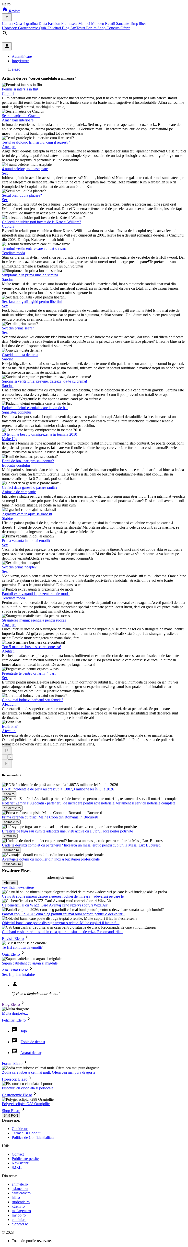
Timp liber (138, 23)
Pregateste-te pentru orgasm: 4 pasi (29, 673)
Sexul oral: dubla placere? (22, 195)
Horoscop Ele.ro (14, 1079)
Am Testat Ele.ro (15, 970)
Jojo (24, 1031)
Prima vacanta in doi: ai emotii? (26, 540)
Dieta (43, 23)
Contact (18, 1154)
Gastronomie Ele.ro (17, 1095)
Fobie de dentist (33, 1042)
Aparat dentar (30, 1053)
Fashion (54, 23)
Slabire (7, 518)
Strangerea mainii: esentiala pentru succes (34, 620)
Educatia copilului (16, 465)
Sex (5, 173)
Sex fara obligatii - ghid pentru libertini (32, 301)
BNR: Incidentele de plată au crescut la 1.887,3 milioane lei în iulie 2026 (58, 789)
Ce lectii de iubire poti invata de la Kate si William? (41, 222)
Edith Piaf (9, 726)
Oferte (125, 28)
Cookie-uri (20, 1129)
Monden (98, 23)
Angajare (9, 147)
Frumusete (69, 23)
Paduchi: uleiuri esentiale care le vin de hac (35, 408)
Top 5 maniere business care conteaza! (31, 647)
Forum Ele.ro (12, 1063)
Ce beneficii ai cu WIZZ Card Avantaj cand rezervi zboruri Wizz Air (54, 905)
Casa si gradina (26, 23)
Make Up (9, 439)
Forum (91, 28)
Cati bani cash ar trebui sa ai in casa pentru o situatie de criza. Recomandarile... (62, 932)
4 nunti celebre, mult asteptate (25, 169)
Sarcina (7, 279)
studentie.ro (21, 1202)
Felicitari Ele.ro (14, 1020)
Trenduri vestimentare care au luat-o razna (34, 248)
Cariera (8, 23)
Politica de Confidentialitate (33, 1137)
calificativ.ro (21, 1193)
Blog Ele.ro (11, 1004)
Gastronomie (28, 28)
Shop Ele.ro (11, 1111)
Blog (66, 28)
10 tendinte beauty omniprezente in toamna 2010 (39, 434)
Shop (101, 28)
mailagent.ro (21, 1211)
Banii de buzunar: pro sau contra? (28, 461)
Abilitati (8, 651)
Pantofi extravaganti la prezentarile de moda (36, 594)
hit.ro (16, 1197)
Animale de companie (19, 492)
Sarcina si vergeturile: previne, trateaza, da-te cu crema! (44, 381)
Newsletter (20, 1163)
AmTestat (78, 28)
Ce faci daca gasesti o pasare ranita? (29, 487)
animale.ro (20, 1184)
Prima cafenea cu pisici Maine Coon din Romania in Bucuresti (50, 817)
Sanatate (123, 23)
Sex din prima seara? (18, 328)
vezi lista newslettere (18, 887)
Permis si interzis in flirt (20, 89)
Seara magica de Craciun (21, 116)
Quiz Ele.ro (11, 954)
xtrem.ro (18, 1206)
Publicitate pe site (25, 1159)
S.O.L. (17, 1167)
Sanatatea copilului (16, 412)
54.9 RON (11, 1115)
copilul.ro (19, 1219)
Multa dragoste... (15, 1013)
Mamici (84, 23)
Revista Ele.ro (13, 938)
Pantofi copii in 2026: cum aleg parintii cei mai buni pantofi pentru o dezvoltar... (63, 914)
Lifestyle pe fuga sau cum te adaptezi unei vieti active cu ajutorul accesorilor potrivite (67, 831)
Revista (14, 11)
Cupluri (8, 93)
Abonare (10, 883)
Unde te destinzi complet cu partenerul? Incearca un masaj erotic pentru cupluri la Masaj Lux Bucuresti (81, 845)
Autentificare (22, 56)
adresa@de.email (60, 877)
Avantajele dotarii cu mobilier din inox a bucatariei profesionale (51, 859)
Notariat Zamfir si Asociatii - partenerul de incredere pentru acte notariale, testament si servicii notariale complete (88, 803)
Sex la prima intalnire (18, 974)
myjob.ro (19, 1215)
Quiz (43, 28)
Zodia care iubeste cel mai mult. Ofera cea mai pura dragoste (48, 1072)
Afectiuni (9, 704)
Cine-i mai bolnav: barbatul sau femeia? (32, 700)
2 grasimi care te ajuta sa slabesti (27, 514)
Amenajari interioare (18, 120)
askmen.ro (20, 1189)
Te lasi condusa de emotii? (22, 947)
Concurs (113, 28)
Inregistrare (20, 61)
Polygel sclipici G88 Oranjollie (26, 1104)
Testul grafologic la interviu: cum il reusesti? (36, 142)
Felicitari (54, 28)
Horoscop (10, 28)
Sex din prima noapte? (19, 567)
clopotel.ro (20, 1224)
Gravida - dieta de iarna (20, 355)
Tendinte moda (13, 253)
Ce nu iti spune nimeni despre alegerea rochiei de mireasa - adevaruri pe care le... (64, 896)
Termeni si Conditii (26, 1133)
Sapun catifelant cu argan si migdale (30, 963)
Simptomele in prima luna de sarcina (30, 275)
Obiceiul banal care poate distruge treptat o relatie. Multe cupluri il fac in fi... (60, 923)
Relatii (110, 23)
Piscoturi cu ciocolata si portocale (27, 1088)
